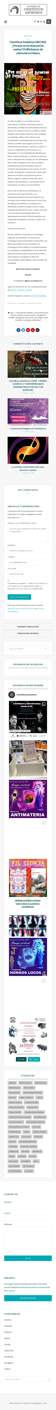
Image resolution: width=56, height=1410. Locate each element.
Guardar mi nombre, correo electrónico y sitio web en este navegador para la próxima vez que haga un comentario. (28, 586)
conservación (40, 1117)
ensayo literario (39, 1132)
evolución (26, 1137)
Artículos (8, 1332)
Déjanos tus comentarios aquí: (22, 523)
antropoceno (40, 1083)
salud (36, 1161)
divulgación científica (35, 1122)
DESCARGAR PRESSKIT (28, 1298)
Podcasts (8, 1326)
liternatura (13, 1151)
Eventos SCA (13, 1137)
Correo (11, 557)
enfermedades (14, 1132)
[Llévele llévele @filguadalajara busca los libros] (28, 759)
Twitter (7, 1369)
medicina (25, 1151)
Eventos (28, 36)
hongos (12, 1142)
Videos (7, 1338)
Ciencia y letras (15, 1112)
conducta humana (23, 315)
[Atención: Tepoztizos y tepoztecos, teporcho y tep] (28, 1036)
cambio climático (26, 1098)
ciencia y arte (32, 1107)
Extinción (38, 1137)
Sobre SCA (8, 1350)
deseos (33, 315)
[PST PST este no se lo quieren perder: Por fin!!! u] (28, 957)
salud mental (14, 1166)
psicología (13, 1161)
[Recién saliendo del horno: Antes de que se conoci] (28, 917)
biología (12, 1098)
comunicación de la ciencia (19, 1117)
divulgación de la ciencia (25, 317)
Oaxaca (11, 1156)
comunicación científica (24, 312)
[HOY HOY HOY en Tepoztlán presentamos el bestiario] (28, 996)
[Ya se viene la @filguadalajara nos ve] (28, 878)
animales (12, 1083)
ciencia (39, 1098)
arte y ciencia (29, 1088)
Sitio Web (12, 569)
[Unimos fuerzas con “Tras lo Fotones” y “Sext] (28, 799)
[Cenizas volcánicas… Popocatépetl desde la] (28, 838)
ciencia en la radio (16, 1107)
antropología (14, 1088)
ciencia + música (15, 1102)
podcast (32, 1156)
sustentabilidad (15, 1171)
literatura (13, 1147)
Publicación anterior (28, 633)
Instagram (8, 1363)
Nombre (12, 545)
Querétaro (25, 1161)
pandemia (21, 1156)
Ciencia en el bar (31, 1102)
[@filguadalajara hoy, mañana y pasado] (28, 720)
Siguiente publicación (28, 627)
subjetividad (36, 320)
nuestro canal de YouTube (21, 290)
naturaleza (37, 1151)
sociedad (18, 320)
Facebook (8, 1356)
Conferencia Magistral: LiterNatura (28, 428)
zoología (29, 1171)
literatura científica (28, 1147)
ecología (36, 1127)
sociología (27, 320)
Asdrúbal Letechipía (38, 296)
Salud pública (28, 1166)
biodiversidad (14, 1093)
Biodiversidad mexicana (33, 1093)
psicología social (41, 317)
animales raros (25, 1083)
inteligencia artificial (27, 1142)
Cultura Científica (16, 1122)
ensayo (26, 1132)
